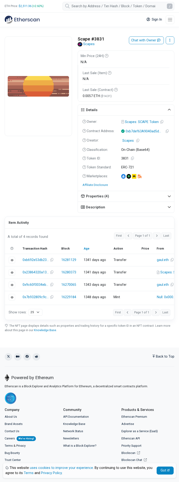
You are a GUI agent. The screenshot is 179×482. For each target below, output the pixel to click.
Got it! (165, 470)
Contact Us (12, 431)
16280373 (68, 272)
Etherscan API (130, 438)
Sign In (156, 20)
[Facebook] (27, 357)
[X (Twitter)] (8, 357)
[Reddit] (36, 357)
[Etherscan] (22, 19)
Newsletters (71, 438)
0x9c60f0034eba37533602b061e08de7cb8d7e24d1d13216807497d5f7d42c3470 (36, 285)
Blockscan (128, 453)
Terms (9, 445)
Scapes (89, 44)
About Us (11, 416)
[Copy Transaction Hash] (52, 260)
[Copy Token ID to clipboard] (133, 158)
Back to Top (165, 357)
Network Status (73, 431)
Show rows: (18, 312)
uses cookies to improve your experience (61, 468)
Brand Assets (14, 424)
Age (87, 248)
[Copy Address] (162, 122)
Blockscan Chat (132, 460)
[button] (126, 110)
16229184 (68, 297)
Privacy (21, 445)
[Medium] (17, 357)
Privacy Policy (51, 473)
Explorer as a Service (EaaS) (139, 431)
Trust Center (13, 460)
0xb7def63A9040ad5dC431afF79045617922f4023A (144, 131)
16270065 (68, 285)
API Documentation (76, 416)
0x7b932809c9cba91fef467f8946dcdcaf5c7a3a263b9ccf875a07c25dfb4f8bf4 (36, 297)
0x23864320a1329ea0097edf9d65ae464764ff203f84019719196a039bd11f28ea (36, 272)
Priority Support (131, 445)
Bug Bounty (12, 453)
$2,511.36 (25, 6)
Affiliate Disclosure (95, 185)
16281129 (68, 260)
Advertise (127, 424)
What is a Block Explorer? (79, 445)
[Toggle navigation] (170, 19)
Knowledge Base (45, 330)
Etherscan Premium (134, 416)
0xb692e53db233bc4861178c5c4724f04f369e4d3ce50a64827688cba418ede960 (36, 260)
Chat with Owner (144, 40)
